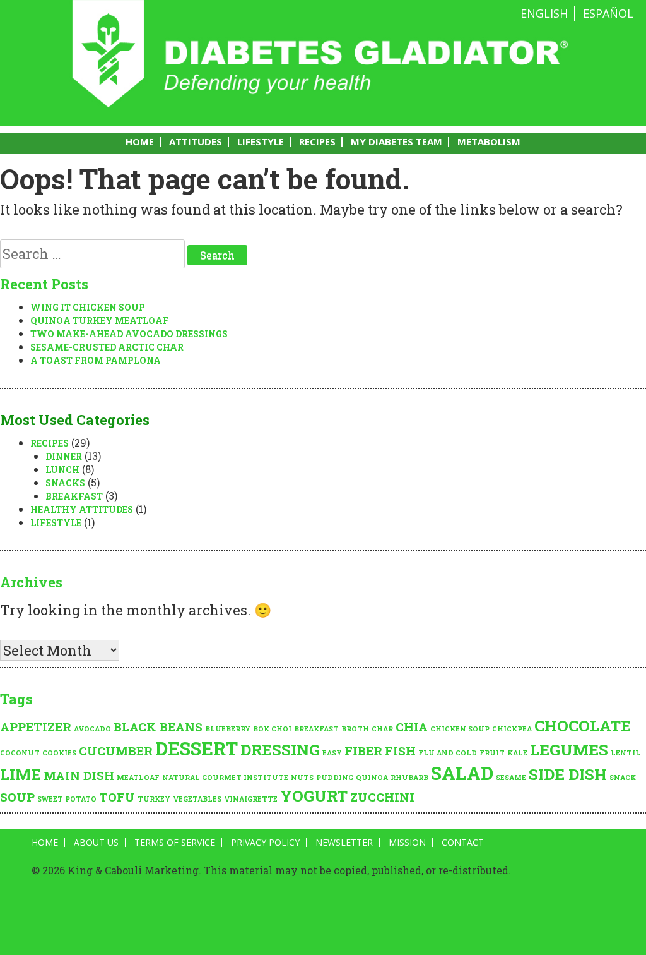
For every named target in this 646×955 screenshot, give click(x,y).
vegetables (197, 799)
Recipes (317, 142)
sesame (511, 777)
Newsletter (344, 842)
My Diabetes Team (396, 142)
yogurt (314, 795)
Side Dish (568, 774)
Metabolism (488, 142)
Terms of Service (174, 842)
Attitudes (195, 142)
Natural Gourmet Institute (225, 777)
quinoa (372, 777)
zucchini (382, 797)
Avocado (92, 728)
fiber (363, 751)
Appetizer (35, 727)
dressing (280, 749)
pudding (334, 777)
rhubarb (409, 777)
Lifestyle (260, 142)
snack (622, 777)
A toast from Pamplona (95, 360)
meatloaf (138, 777)
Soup (17, 797)
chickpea (512, 728)
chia (412, 727)
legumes (569, 749)
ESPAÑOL (608, 13)
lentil (625, 752)
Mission (407, 842)
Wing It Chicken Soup (87, 307)
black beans (158, 727)
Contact (463, 842)
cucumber (116, 751)
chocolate (582, 725)
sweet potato (67, 799)
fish (400, 751)
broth (355, 728)
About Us (96, 842)
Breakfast (74, 496)
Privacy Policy (265, 842)
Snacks (65, 483)
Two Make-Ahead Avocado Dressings (129, 334)
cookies (59, 752)
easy (332, 752)
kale (517, 752)
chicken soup (460, 728)
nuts (302, 777)
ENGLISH (544, 13)
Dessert (196, 748)
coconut (20, 752)
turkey (154, 799)
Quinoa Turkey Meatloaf (99, 321)
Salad (462, 772)
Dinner (63, 456)
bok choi (272, 728)
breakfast (316, 728)
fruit (492, 752)
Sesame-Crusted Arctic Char (107, 347)
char (382, 728)
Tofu (117, 797)
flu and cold (447, 752)
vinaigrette (251, 799)
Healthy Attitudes (81, 509)
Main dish (79, 775)
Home (140, 142)
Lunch (62, 470)
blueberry (227, 728)
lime (20, 774)
